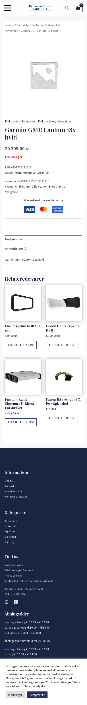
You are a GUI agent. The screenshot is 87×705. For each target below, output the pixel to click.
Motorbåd (10, 526)
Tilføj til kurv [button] (21, 345)
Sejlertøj (9, 542)
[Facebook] (16, 602)
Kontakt (9, 486)
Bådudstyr (23, 25)
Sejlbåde (37, 25)
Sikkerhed (10, 536)
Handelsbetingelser (15, 496)
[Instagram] (6, 602)
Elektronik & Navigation (20, 121)
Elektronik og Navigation (54, 121)
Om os (8, 480)
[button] (7, 8)
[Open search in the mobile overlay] (67, 8)
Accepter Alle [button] (37, 695)
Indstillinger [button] (15, 695)
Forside (9, 25)
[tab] (43, 239)
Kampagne (11, 521)
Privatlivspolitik (13, 491)
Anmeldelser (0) (16, 249)
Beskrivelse (13, 239)
